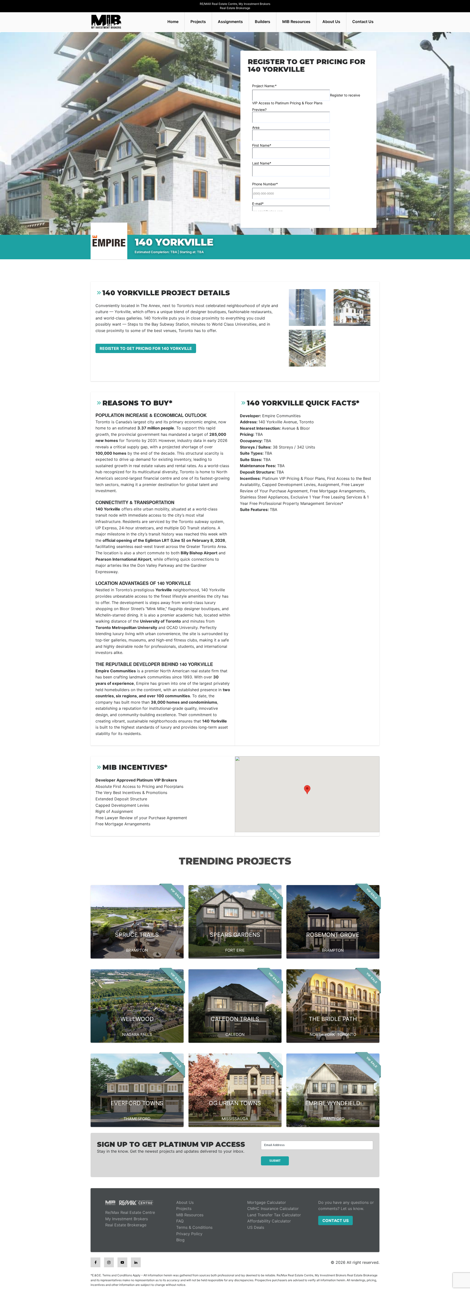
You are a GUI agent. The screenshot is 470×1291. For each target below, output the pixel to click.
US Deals (255, 1227)
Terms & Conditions (194, 1227)
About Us (331, 21)
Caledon (235, 1034)
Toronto (346, 1034)
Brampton (137, 950)
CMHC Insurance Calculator (273, 1208)
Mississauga (235, 1118)
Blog (180, 1239)
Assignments (230, 21)
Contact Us (363, 21)
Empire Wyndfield (332, 1103)
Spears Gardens (235, 934)
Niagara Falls (137, 1034)
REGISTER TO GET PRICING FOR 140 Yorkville (146, 348)
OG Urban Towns (235, 1103)
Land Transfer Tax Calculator (274, 1214)
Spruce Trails (137, 934)
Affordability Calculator (269, 1221)
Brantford (333, 1118)
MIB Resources (296, 21)
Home (172, 21)
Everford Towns (137, 1103)
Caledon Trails (235, 1019)
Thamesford (137, 1118)
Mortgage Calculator (266, 1202)
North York (322, 1034)
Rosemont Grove (332, 934)
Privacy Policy (189, 1233)
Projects (198, 21)
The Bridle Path (333, 1019)
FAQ (180, 1221)
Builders (262, 21)
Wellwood (137, 1019)
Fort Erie (235, 950)
